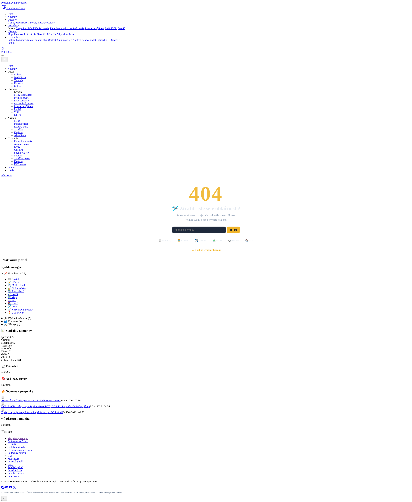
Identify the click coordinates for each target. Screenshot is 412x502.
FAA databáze (57, 28)
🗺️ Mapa (217, 240)
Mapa (11, 34)
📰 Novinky (165, 240)
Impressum (13, 476)
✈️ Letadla (200, 240)
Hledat (11, 170)
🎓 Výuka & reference (17, 318)
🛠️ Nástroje (12, 324)
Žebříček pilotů (89, 40)
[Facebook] (3, 488)
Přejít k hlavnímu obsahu (14, 2)
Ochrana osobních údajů (20, 450)
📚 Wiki (249, 240)
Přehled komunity (17, 40)
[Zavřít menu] (4, 59)
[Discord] (6, 488)
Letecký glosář (15, 461)
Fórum (11, 42)
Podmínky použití (17, 453)
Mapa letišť (13, 458)
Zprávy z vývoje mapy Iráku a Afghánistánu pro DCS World (32, 412)
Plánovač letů (21, 34)
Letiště (108, 28)
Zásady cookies (15, 473)
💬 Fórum (233, 240)
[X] (14, 488)
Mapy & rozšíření (25, 28)
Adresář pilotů (33, 40)
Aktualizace (68, 34)
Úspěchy (57, 34)
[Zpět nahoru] (4, 498)
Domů (11, 14)
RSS (10, 455)
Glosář (121, 28)
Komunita (13, 37)
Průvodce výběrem (94, 28)
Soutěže (77, 40)
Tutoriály (32, 22)
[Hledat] (3, 49)
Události (52, 40)
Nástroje (12, 31)
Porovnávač (16, 291)
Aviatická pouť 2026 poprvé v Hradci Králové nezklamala (31, 400)
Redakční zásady (16, 447)
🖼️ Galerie (183, 240)
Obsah (11, 19)
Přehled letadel (41, 28)
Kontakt (12, 444)
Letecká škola (35, 34)
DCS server (113, 40)
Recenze (42, 22)
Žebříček (47, 34)
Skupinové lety (64, 40)
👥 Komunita (13, 321)
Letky (44, 40)
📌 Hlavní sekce (15, 273)
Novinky (12, 16)
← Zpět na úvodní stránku (206, 250)
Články (11, 22)
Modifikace (21, 22)
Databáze (13, 25)
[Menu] (2, 55)
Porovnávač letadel (74, 28)
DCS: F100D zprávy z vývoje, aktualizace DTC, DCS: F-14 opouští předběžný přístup (45, 406)
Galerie (51, 22)
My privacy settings (18, 438)
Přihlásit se (6, 52)
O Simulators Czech (18, 441)
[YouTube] (10, 488)
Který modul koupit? (20, 309)
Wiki (114, 28)
